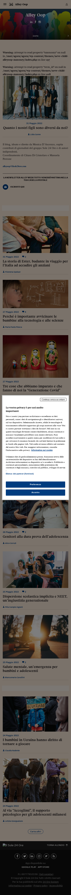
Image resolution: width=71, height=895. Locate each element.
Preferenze (35, 484)
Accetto (35, 492)
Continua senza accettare (53, 399)
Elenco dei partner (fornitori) (20, 474)
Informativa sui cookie (42, 450)
